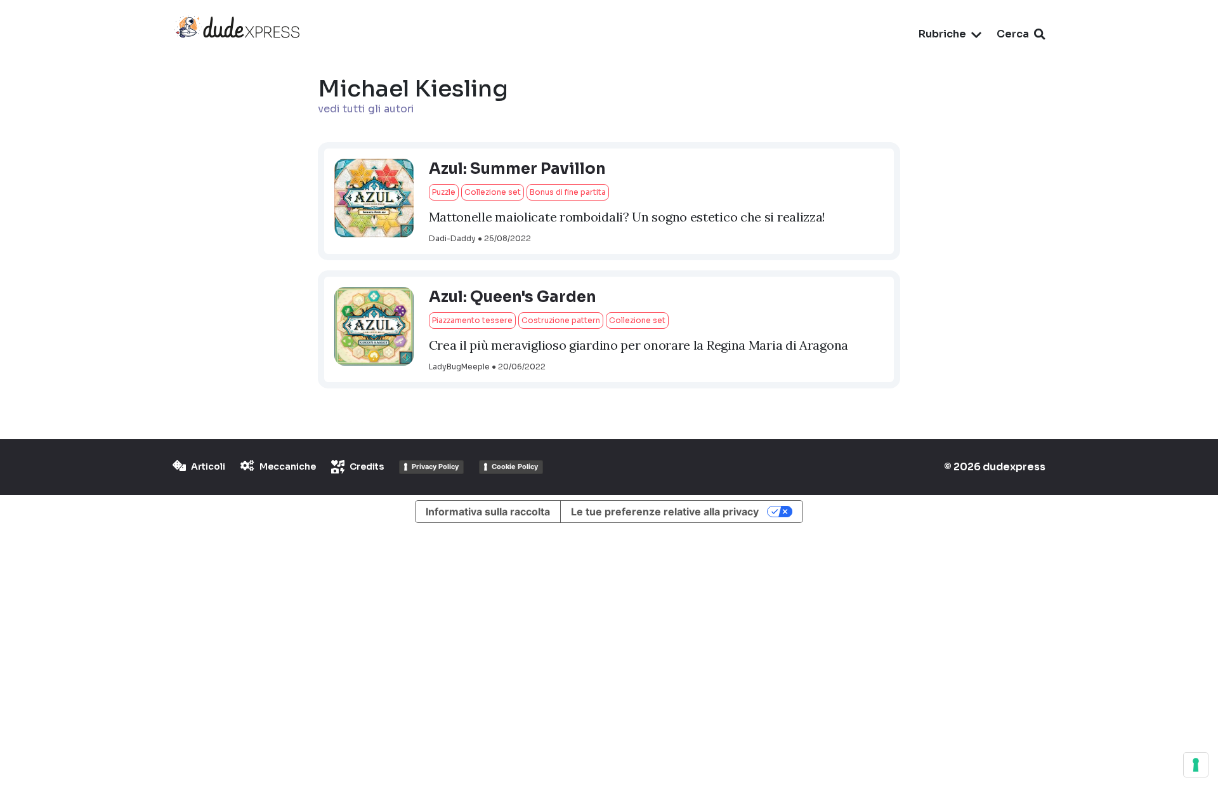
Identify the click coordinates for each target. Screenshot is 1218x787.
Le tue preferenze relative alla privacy (665, 511)
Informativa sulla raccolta (488, 511)
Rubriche (942, 34)
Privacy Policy (435, 466)
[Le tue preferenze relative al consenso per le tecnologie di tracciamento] (1196, 765)
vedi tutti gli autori (366, 109)
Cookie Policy (515, 466)
